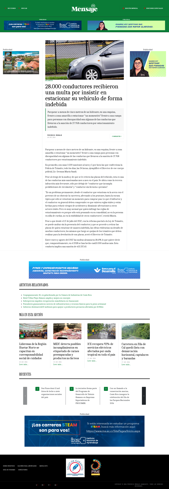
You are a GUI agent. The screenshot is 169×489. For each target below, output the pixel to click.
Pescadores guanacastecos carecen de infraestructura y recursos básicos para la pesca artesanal (64, 304)
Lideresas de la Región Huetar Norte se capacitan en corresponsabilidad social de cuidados (32, 351)
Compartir (116, 136)
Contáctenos (22, 470)
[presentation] (25, 396)
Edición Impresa (131, 8)
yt (49, 485)
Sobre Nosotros (9, 466)
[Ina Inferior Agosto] (84, 431)
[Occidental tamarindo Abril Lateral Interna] (21, 62)
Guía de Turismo (9, 470)
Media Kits (43, 466)
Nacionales (49, 80)
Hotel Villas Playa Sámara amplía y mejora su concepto (46, 298)
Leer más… (23, 364)
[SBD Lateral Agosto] (148, 64)
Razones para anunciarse (27, 466)
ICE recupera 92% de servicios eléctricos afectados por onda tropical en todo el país (101, 349)
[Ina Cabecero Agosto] (43, 25)
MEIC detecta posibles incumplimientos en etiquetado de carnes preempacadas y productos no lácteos (67, 351)
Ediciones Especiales (154, 8)
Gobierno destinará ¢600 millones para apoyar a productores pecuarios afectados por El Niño (63, 307)
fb (42, 485)
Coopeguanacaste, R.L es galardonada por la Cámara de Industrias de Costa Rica (57, 295)
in (55, 485)
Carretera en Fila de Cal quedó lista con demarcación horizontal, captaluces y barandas (135, 351)
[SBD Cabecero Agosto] (126, 25)
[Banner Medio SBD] (84, 270)
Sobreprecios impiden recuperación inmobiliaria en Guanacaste (51, 301)
